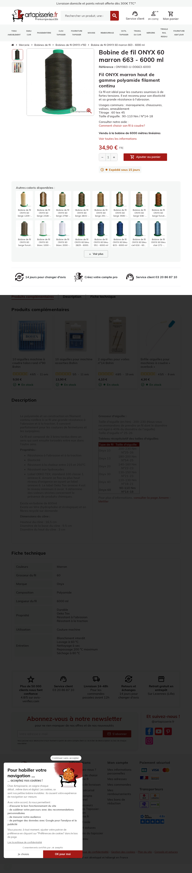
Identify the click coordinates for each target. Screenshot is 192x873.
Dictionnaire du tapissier (86, 833)
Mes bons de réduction (116, 801)
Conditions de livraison (84, 784)
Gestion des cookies (123, 852)
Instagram (149, 740)
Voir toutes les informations (118, 138)
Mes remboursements (119, 792)
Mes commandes (119, 784)
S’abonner (117, 734)
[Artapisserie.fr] (34, 15)
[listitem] (24, 204)
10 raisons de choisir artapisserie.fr (83, 777)
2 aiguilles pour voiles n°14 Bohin (113, 361)
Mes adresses (117, 779)
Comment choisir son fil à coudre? (122, 125)
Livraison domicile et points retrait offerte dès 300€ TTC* (96, 3)
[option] (17, 54)
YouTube (158, 731)
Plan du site (145, 852)
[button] (89, 111)
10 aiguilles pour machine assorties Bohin (73, 361)
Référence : (107, 67)
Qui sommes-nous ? (82, 769)
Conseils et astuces (166, 852)
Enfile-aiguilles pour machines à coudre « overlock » (155, 363)
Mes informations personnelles (119, 771)
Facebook (149, 731)
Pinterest (168, 731)
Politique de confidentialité (93, 852)
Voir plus (96, 254)
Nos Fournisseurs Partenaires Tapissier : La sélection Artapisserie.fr (84, 810)
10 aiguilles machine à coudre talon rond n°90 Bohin (29, 363)
